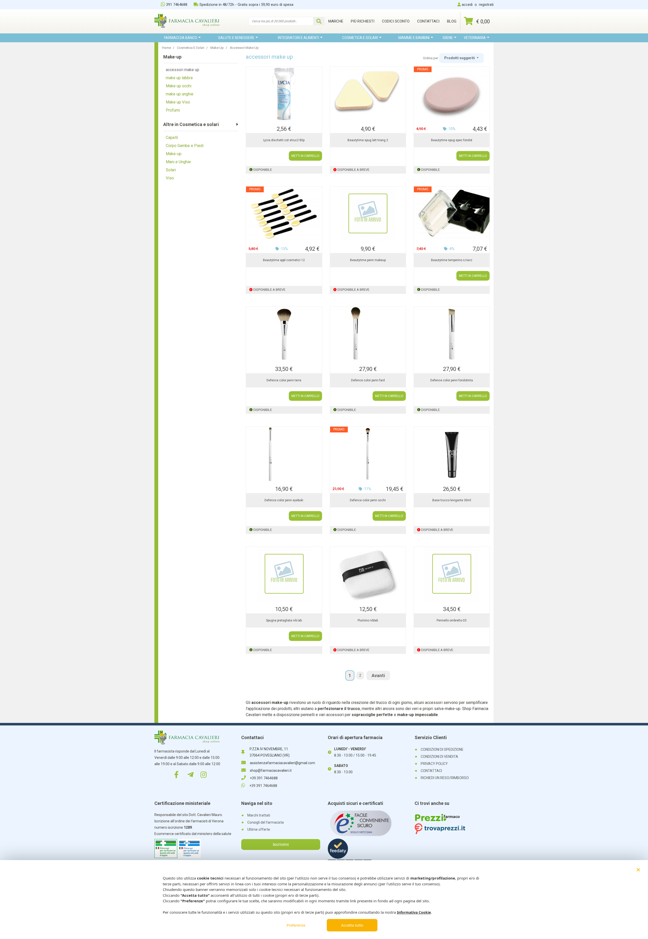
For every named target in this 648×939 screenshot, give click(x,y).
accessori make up (182, 69)
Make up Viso (178, 102)
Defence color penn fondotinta (451, 380)
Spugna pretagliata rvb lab (284, 620)
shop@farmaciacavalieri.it (271, 770)
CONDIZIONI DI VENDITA (439, 757)
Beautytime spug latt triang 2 (368, 140)
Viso (170, 178)
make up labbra (179, 77)
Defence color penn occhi (368, 500)
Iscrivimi (281, 844)
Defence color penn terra (284, 380)
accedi (467, 4)
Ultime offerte (258, 829)
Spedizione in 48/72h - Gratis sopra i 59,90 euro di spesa (246, 4)
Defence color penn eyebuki (284, 500)
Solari (171, 170)
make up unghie (179, 94)
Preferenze (296, 925)
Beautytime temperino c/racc (451, 260)
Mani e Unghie (178, 161)
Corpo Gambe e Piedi (185, 145)
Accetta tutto (352, 925)
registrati (486, 4)
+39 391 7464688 (264, 778)
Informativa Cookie (414, 912)
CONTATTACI (431, 771)
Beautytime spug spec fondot (451, 140)
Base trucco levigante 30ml (451, 500)
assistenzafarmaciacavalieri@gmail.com (282, 763)
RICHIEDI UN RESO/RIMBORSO (445, 778)
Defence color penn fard (368, 380)
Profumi (173, 110)
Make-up (173, 153)
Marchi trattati (258, 815)
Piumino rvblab (368, 620)
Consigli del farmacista (265, 822)
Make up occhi (178, 86)
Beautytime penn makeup (368, 260)
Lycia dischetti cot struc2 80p (284, 140)
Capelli (172, 137)
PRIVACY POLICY (434, 764)
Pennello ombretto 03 (452, 620)
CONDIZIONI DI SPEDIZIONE (442, 749)
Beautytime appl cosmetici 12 (284, 260)
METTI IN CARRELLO (305, 156)
